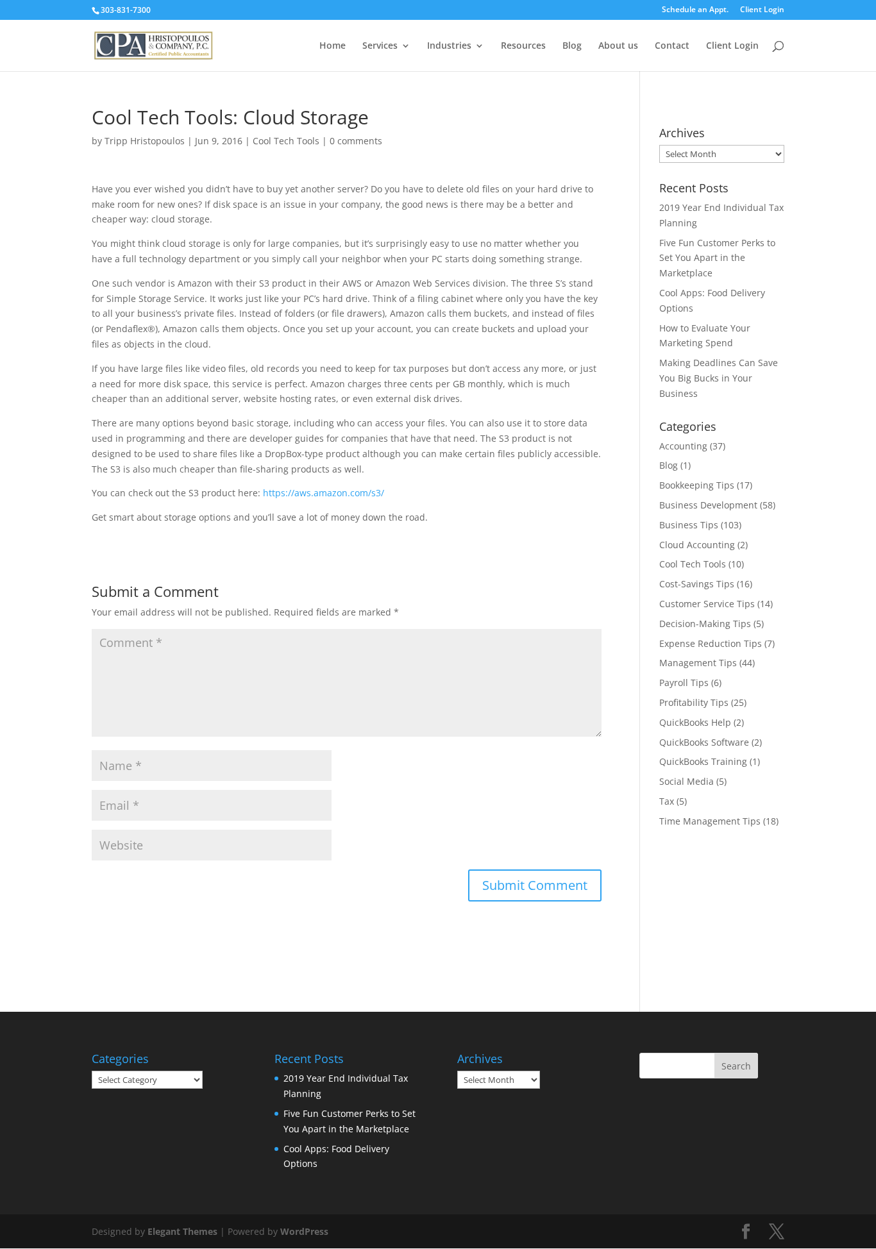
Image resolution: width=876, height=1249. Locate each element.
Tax (666, 801)
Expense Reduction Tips (710, 643)
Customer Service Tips (707, 604)
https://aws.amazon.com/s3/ (323, 493)
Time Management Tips (710, 821)
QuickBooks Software (704, 742)
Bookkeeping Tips (696, 485)
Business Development (708, 505)
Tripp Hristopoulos (145, 141)
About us (618, 46)
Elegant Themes (182, 1231)
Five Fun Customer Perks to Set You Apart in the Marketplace (717, 258)
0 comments (356, 141)
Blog (572, 46)
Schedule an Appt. (695, 10)
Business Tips (688, 525)
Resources (523, 46)
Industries (449, 46)
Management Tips (698, 663)
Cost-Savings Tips (696, 584)
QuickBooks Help (695, 722)
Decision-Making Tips (705, 623)
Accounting (683, 446)
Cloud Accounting (697, 545)
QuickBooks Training (703, 761)
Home (332, 46)
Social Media (686, 781)
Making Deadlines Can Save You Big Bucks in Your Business (718, 377)
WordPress (304, 1231)
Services (380, 46)
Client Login (762, 10)
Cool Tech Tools (286, 141)
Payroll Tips (684, 682)
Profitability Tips (694, 702)
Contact (672, 46)
